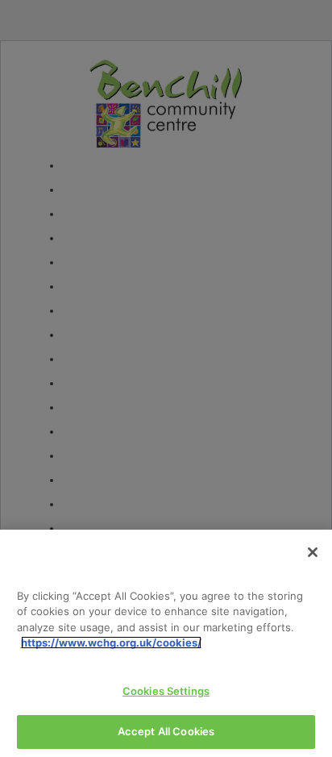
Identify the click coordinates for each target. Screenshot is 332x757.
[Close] (312, 552)
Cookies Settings (166, 690)
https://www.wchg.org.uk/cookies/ (111, 642)
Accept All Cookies (166, 731)
